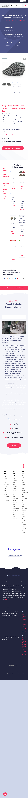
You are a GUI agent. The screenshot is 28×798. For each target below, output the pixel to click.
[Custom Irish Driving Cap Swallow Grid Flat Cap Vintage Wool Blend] (22, 196)
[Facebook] (4, 279)
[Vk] (20, 279)
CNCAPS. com (13, 665)
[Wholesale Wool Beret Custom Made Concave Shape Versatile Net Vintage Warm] (13, 244)
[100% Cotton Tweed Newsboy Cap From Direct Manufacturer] (22, 242)
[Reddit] (7, 279)
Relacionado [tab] (5, 164)
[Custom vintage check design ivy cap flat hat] (13, 174)
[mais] (6, 599)
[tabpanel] (14, 371)
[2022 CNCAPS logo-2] (5, 4)
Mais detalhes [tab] (5, 169)
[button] (24, 59)
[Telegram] (15, 279)
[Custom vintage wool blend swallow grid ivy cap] (22, 174)
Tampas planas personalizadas (14, 141)
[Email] (23, 279)
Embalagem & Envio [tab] (5, 184)
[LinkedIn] (10, 279)
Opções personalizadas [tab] (5, 175)
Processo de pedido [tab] (5, 191)
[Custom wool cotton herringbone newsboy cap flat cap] (13, 219)
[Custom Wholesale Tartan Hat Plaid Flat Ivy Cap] (22, 219)
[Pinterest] (18, 279)
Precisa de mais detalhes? (8, 135)
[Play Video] (14, 327)
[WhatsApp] (12, 279)
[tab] (5, 198)
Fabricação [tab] (5, 180)
